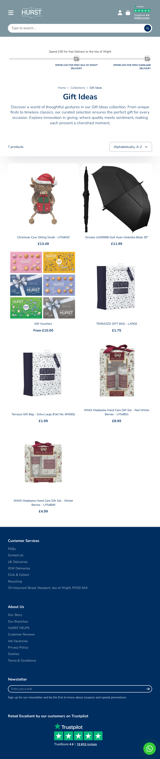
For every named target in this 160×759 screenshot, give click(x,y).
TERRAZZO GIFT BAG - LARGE (116, 291)
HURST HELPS (18, 628)
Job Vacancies (18, 641)
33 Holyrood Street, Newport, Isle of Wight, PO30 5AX (48, 588)
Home (62, 88)
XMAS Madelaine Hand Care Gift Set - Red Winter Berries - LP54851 (116, 380)
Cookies (13, 654)
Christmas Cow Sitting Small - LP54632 (43, 205)
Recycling (15, 581)
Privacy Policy (18, 647)
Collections (78, 88)
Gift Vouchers (43, 291)
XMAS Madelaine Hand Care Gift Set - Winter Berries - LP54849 (43, 471)
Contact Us (15, 555)
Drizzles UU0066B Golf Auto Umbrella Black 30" (116, 205)
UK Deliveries (18, 562)
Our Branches (18, 621)
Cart (127, 12)
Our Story (15, 615)
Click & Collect (18, 574)
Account (120, 12)
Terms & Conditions (22, 660)
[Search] (147, 28)
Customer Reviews (21, 634)
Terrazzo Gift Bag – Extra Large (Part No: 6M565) (43, 380)
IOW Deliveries (19, 568)
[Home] (32, 12)
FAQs (12, 549)
